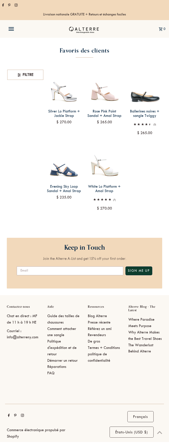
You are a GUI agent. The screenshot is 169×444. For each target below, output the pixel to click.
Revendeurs (97, 335)
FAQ (51, 373)
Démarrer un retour (62, 361)
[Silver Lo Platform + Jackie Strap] (64, 87)
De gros (94, 341)
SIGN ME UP (139, 271)
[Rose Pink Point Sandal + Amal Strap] (104, 87)
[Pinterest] (9, 5)
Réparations (56, 367)
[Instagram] (15, 5)
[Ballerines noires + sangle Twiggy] (144, 87)
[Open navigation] (19, 28)
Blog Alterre (97, 316)
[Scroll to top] (160, 432)
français (140, 417)
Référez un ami (100, 329)
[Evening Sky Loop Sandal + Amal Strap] (64, 162)
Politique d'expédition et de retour (62, 347)
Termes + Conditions (104, 348)
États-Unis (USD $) (131, 432)
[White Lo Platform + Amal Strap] (104, 162)
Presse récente (99, 322)
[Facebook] (2, 5)
